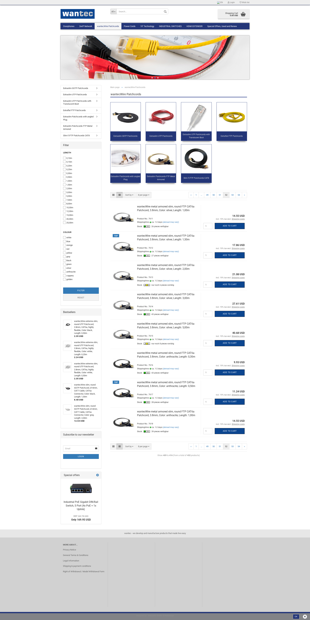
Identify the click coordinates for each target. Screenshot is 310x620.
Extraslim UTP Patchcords (75, 94)
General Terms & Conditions (75, 555)
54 (239, 195)
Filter (81, 290)
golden (69, 279)
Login (232, 2)
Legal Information (71, 560)
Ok (296, 616)
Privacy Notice (69, 549)
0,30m (69, 173)
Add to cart (230, 226)
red (67, 249)
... (201, 195)
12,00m (69, 211)
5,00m (69, 196)
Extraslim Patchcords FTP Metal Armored (77, 127)
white (68, 237)
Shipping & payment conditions (77, 566)
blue (68, 241)
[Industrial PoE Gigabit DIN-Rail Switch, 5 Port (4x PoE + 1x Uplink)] (81, 488)
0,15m (69, 162)
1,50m (69, 185)
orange (69, 245)
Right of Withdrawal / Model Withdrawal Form (83, 571)
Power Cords (129, 26)
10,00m (69, 207)
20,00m (69, 219)
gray (68, 256)
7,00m (69, 200)
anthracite (71, 272)
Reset (81, 297)
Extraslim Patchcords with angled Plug (78, 118)
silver (68, 268)
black (68, 260)
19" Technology (147, 26)
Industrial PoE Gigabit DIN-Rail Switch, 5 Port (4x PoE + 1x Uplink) (81, 505)
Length (67, 152)
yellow (69, 253)
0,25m (69, 169)
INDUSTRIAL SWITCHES (170, 26)
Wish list (245, 2)
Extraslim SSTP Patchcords (75, 88)
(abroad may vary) (171, 222)
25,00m (69, 222)
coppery (70, 275)
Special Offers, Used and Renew (222, 26)
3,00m (69, 192)
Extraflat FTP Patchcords (74, 110)
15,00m (69, 215)
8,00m (69, 203)
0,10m (69, 158)
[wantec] (84, 14)
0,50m (69, 177)
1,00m (69, 181)
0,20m (69, 165)
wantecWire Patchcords (108, 26)
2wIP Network (85, 26)
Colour (67, 232)
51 (220, 195)
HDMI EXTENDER (194, 26)
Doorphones (68, 26)
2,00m (69, 188)
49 (207, 195)
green (69, 264)
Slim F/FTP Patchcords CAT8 (76, 135)
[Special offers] (97, 475)
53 (232, 195)
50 (213, 195)
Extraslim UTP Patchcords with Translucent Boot (77, 102)
